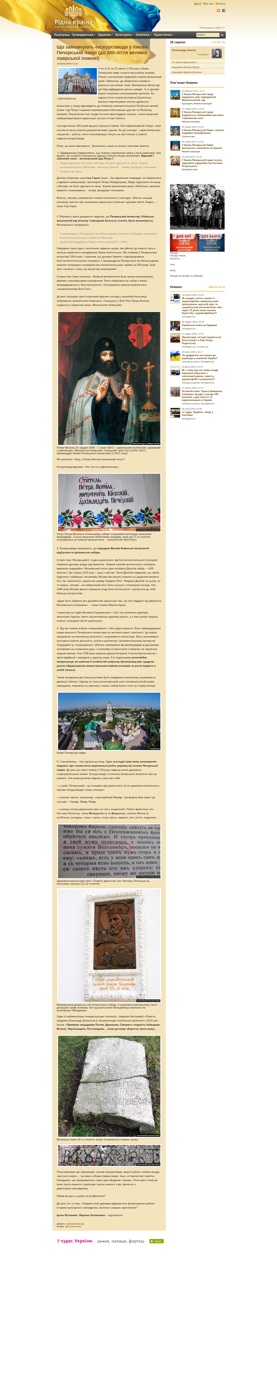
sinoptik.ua (187, 276)
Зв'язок (220, 3)
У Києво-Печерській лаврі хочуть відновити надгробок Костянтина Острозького (202, 163)
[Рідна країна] (73, 16)
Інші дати (217, 42)
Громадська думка (191, 361)
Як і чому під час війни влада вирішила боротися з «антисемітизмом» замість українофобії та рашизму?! (200, 375)
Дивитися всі (215, 287)
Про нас (208, 3)
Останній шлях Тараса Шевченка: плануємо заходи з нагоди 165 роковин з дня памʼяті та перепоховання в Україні (202, 396)
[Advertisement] (138, 1294)
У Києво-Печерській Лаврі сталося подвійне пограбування (203, 132)
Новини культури (203, 103)
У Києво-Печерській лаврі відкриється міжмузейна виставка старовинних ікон (202, 115)
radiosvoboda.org (75, 1224)
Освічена (142, 34)
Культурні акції (189, 169)
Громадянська (82, 34)
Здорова (104, 34)
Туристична (162, 34)
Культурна (123, 34)
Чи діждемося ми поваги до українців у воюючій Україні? (200, 357)
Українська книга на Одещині (199, 325)
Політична (62, 35)
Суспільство (74, 1226)
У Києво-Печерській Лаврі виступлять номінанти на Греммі (202, 146)
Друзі (197, 3)
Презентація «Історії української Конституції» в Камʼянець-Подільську (201, 340)
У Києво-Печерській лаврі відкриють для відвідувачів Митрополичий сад (199, 97)
